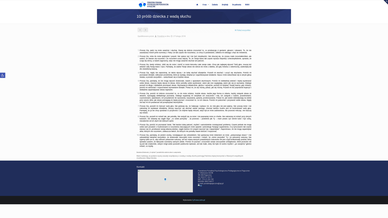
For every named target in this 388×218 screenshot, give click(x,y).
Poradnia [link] (160, 36)
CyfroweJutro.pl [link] (198, 200)
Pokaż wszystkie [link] (243, 30)
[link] (2, 75)
